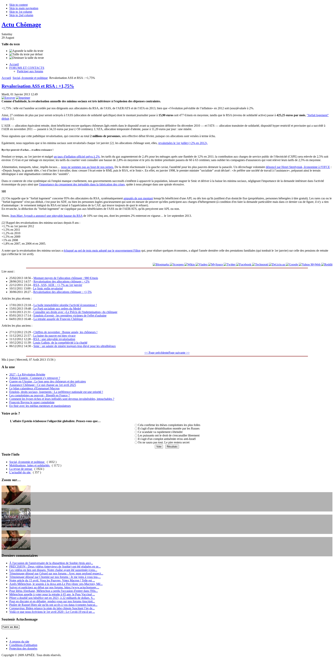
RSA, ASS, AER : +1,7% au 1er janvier (57, 285)
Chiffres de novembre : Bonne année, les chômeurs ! (65, 332)
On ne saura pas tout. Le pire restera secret (163, 442)
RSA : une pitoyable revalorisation (54, 339)
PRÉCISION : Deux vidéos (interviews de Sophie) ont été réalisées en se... (55, 566)
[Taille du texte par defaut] (26, 54)
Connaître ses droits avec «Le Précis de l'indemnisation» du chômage (75, 312)
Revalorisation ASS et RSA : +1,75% (38, 86)
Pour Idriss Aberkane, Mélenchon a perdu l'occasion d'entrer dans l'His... (53, 591)
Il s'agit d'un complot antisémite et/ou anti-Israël (167, 439)
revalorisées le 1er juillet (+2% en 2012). (183, 143)
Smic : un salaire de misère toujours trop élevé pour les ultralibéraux (74, 346)
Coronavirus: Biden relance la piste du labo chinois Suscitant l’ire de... (52, 608)
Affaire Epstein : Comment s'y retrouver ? (34, 378)
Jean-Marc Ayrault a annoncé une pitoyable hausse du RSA (46, 215)
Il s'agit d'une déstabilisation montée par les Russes (168, 428)
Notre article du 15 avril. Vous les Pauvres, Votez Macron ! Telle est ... (52, 580)
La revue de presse (21, 468)
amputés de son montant (138, 198)
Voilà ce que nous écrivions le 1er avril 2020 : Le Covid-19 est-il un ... (52, 611)
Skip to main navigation (23, 8)
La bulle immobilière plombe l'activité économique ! (65, 305)
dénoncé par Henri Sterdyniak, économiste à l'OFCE (298, 167)
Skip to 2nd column (21, 15)
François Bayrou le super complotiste (32, 402)
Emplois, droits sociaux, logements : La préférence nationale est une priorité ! (56, 392)
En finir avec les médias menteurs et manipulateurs (40, 405)
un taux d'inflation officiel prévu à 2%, (77, 156)
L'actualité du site (20, 472)
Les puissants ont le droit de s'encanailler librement (168, 435)
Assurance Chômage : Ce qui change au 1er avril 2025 (42, 385)
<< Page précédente (156, 352)
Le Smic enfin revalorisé (48, 288)
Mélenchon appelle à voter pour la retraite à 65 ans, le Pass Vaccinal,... (52, 594)
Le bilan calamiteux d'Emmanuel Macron (34, 388)
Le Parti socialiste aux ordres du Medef (57, 308)
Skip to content (18, 4)
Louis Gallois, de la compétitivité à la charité (60, 342)
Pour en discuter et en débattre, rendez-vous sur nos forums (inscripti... (52, 601)
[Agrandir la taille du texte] (26, 51)
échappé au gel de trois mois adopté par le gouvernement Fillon (102, 250)
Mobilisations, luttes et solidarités (29, 465)
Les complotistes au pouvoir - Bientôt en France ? (39, 395)
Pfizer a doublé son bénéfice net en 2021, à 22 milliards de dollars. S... (52, 597)
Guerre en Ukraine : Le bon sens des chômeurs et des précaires (47, 381)
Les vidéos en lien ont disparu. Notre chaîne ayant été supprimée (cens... (53, 570)
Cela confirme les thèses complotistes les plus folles (169, 425)
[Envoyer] (8, 97)
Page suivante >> (179, 352)
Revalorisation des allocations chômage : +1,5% (62, 292)
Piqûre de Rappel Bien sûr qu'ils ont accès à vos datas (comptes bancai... (53, 604)
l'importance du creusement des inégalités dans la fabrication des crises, (82, 184)
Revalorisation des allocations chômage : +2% (61, 281)
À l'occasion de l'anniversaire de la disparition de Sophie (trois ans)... (51, 563)
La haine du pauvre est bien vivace (54, 335)
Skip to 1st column (20, 11)
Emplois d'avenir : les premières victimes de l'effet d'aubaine (70, 315)
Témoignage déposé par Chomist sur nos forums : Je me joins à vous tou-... (55, 577)
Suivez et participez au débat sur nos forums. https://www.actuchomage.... (54, 587)
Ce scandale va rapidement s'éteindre (160, 432)
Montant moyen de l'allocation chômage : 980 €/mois (65, 278)
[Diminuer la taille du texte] (26, 58)
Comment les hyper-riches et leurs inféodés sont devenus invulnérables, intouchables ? (61, 398)
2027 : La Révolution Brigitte (27, 374)
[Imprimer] (23, 97)
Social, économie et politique (30, 77)
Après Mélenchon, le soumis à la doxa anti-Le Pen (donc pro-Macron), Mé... (56, 584)
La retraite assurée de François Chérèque (58, 319)
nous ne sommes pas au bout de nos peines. (87, 167)
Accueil (6, 77)
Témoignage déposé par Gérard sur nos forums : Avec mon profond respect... (56, 573)
